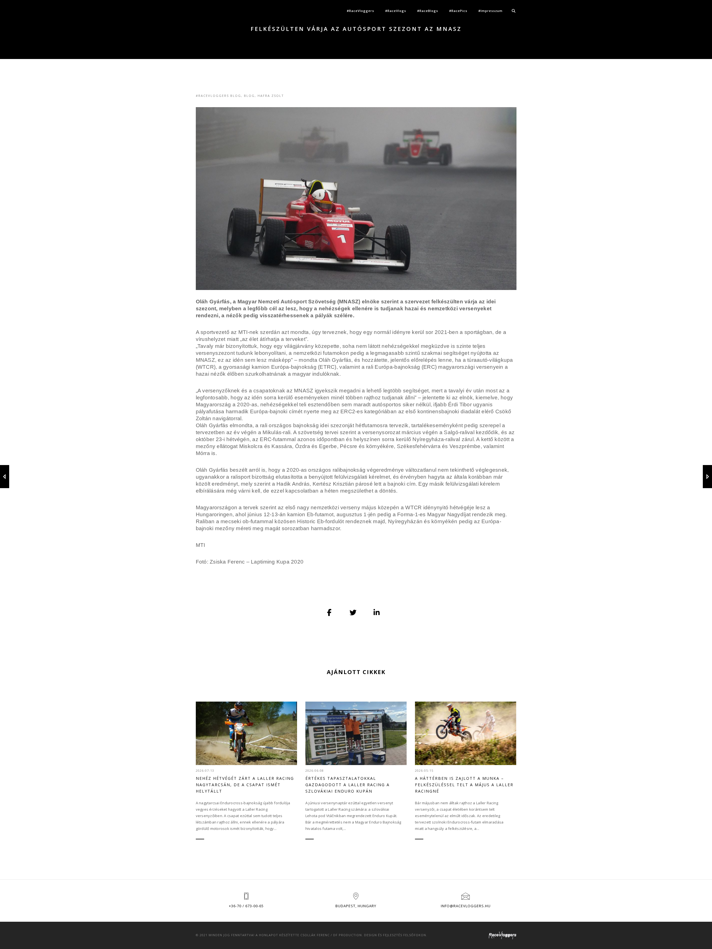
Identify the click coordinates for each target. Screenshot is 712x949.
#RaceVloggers (360, 11)
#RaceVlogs (395, 11)
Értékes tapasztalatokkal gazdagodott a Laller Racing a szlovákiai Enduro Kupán (347, 785)
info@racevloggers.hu (466, 905)
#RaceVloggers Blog (218, 96)
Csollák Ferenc (315, 935)
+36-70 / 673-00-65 (246, 905)
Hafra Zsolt (271, 96)
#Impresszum (490, 11)
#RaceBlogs (427, 11)
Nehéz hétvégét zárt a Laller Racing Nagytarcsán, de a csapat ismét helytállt (245, 785)
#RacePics (458, 11)
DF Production (347, 935)
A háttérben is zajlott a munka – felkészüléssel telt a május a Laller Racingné (464, 785)
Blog (249, 96)
